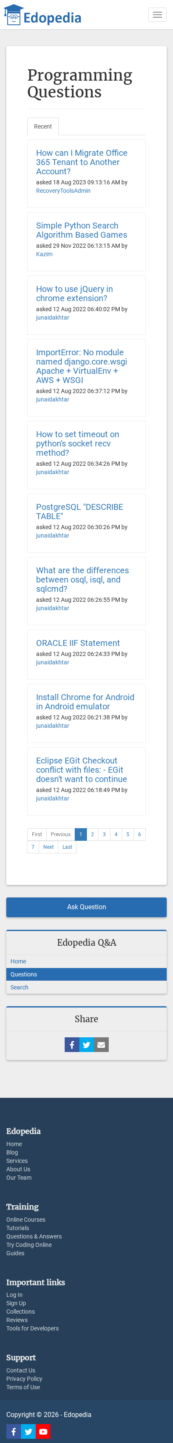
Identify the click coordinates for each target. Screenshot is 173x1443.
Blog (12, 1152)
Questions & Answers (34, 1236)
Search (19, 987)
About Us (18, 1169)
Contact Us (20, 1370)
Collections (20, 1311)
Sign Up (16, 1303)
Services (17, 1160)
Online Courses (25, 1219)
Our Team (18, 1177)
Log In (14, 1294)
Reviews (17, 1320)
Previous (61, 834)
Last (67, 847)
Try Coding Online (29, 1244)
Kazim (44, 254)
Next (48, 847)
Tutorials (17, 1228)
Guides (15, 1253)
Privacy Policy (24, 1378)
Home (18, 961)
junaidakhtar (52, 317)
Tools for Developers (32, 1328)
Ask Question (86, 907)
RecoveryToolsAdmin (63, 190)
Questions (23, 974)
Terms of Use (23, 1387)
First (37, 834)
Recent (43, 126)
